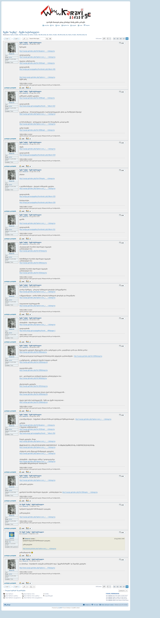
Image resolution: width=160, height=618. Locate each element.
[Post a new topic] (7, 38)
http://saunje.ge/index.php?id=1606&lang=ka (88, 356)
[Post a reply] (16, 38)
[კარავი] (66, 12)
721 (10, 541)
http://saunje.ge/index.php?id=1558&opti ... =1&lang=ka (37, 130)
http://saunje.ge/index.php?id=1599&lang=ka (33, 402)
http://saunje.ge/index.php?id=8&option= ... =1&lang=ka (37, 425)
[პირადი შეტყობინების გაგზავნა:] (29, 88)
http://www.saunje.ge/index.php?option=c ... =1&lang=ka (37, 77)
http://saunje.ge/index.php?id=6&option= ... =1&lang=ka (37, 51)
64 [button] (114, 39)
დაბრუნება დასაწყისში (10, 87)
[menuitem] (79, 25)
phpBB (60, 607)
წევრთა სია (66, 25)
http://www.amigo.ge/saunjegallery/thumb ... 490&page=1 (37, 330)
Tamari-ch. (11, 53)
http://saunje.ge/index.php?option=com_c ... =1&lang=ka (37, 57)
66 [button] (120, 39)
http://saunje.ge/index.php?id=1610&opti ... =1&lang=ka (37, 429)
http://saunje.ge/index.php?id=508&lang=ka (33, 352)
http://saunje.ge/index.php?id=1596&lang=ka (33, 370)
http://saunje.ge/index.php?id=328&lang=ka (33, 263)
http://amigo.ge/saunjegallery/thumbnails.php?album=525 (37, 196)
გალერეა (46, 25)
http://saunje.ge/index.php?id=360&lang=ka (33, 378)
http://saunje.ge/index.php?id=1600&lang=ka (33, 394)
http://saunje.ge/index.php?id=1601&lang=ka (33, 386)
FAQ (53, 25)
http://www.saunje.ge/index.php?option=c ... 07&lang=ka (37, 568)
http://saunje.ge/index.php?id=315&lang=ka (33, 273)
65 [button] (117, 39)
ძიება (58, 25)
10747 (10, 57)
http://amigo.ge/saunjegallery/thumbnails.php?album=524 (37, 155)
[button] (104, 38)
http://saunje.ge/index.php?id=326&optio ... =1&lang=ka (80, 492)
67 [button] (124, 39)
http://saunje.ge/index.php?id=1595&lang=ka (33, 362)
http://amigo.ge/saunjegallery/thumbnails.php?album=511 (37, 229)
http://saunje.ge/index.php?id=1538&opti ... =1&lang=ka (37, 98)
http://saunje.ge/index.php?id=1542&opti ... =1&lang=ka (37, 63)
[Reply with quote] (122, 43)
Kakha (12, 34)
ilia (28, 34)
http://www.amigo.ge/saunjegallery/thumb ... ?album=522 (37, 106)
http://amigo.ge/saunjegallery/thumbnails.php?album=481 (37, 69)
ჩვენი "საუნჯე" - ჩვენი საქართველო (21, 32)
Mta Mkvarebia (23, 34)
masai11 (11, 538)
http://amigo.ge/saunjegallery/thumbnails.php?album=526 (37, 202)
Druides (16, 34)
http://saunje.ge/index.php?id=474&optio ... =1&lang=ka (37, 178)
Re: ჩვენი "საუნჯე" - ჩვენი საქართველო (31, 504)
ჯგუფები (74, 25)
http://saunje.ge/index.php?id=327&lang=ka (33, 251)
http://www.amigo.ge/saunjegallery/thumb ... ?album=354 (37, 433)
